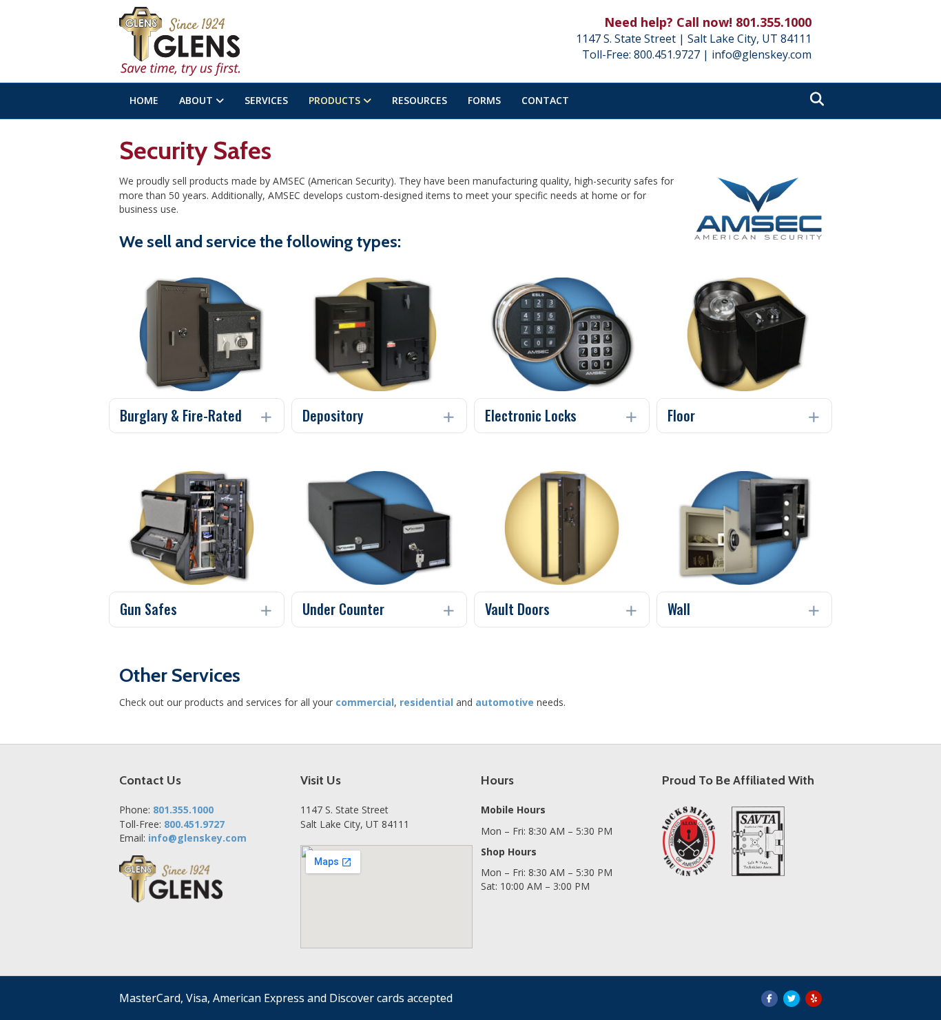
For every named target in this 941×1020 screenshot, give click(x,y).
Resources (419, 100)
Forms (484, 100)
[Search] (813, 99)
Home (144, 100)
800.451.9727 (194, 824)
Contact (545, 100)
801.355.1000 (183, 809)
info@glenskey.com (761, 54)
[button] (197, 416)
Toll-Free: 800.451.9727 (641, 54)
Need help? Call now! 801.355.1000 (707, 22)
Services (266, 100)
